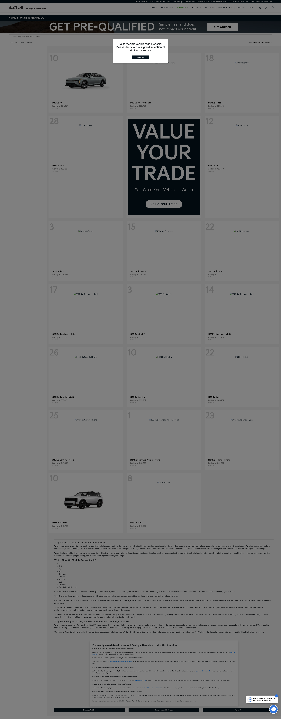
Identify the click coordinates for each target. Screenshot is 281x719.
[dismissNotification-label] (276, 695)
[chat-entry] (273, 709)
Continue (140, 57)
